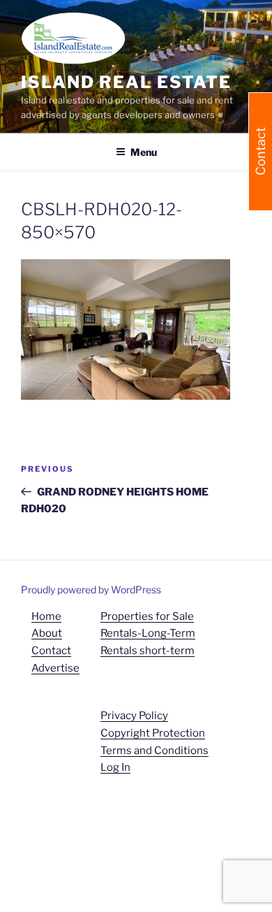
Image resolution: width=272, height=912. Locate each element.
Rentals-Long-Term (147, 633)
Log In (115, 767)
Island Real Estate (126, 82)
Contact (51, 650)
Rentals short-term (147, 650)
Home (46, 616)
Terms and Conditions (154, 750)
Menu (143, 152)
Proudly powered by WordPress (91, 589)
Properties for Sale (147, 616)
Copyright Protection (152, 733)
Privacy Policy (134, 715)
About (46, 633)
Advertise (55, 668)
